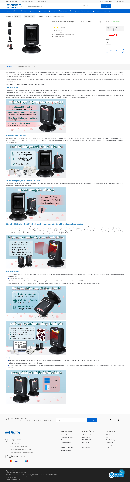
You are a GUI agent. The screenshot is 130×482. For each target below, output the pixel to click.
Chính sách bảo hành (66, 445)
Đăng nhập (121, 1)
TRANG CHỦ (11, 11)
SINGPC (17, 16)
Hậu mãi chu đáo (42, 1)
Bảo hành (97, 11)
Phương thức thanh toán (67, 447)
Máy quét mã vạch (29, 16)
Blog (105, 11)
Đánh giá (37, 67)
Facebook (113, 420)
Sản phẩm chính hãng (11, 1)
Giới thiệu (10, 67)
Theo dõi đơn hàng (110, 440)
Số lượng (108, 39)
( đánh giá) (62, 27)
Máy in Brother (86, 442)
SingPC (33, 11)
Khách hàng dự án (110, 442)
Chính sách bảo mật (66, 450)
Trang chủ (8, 16)
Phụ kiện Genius (86, 445)
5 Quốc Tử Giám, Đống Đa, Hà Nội (19, 446)
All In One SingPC (86, 434)
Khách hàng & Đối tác (82, 11)
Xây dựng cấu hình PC (107, 1)
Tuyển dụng (109, 445)
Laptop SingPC (86, 437)
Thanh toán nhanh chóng (27, 1)
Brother (43, 11)
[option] (31, 39)
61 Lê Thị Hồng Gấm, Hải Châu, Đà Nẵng (21, 449)
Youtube (122, 420)
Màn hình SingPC (86, 440)
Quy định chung (65, 434)
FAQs (107, 447)
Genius (52, 11)
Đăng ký (92, 420)
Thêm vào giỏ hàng (114, 50)
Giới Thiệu (23, 11)
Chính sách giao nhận (66, 442)
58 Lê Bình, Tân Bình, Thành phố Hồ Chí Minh (22, 452)
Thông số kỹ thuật (24, 67)
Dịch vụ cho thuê (65, 11)
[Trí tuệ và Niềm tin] (12, 6)
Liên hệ (112, 11)
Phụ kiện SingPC (86, 447)
